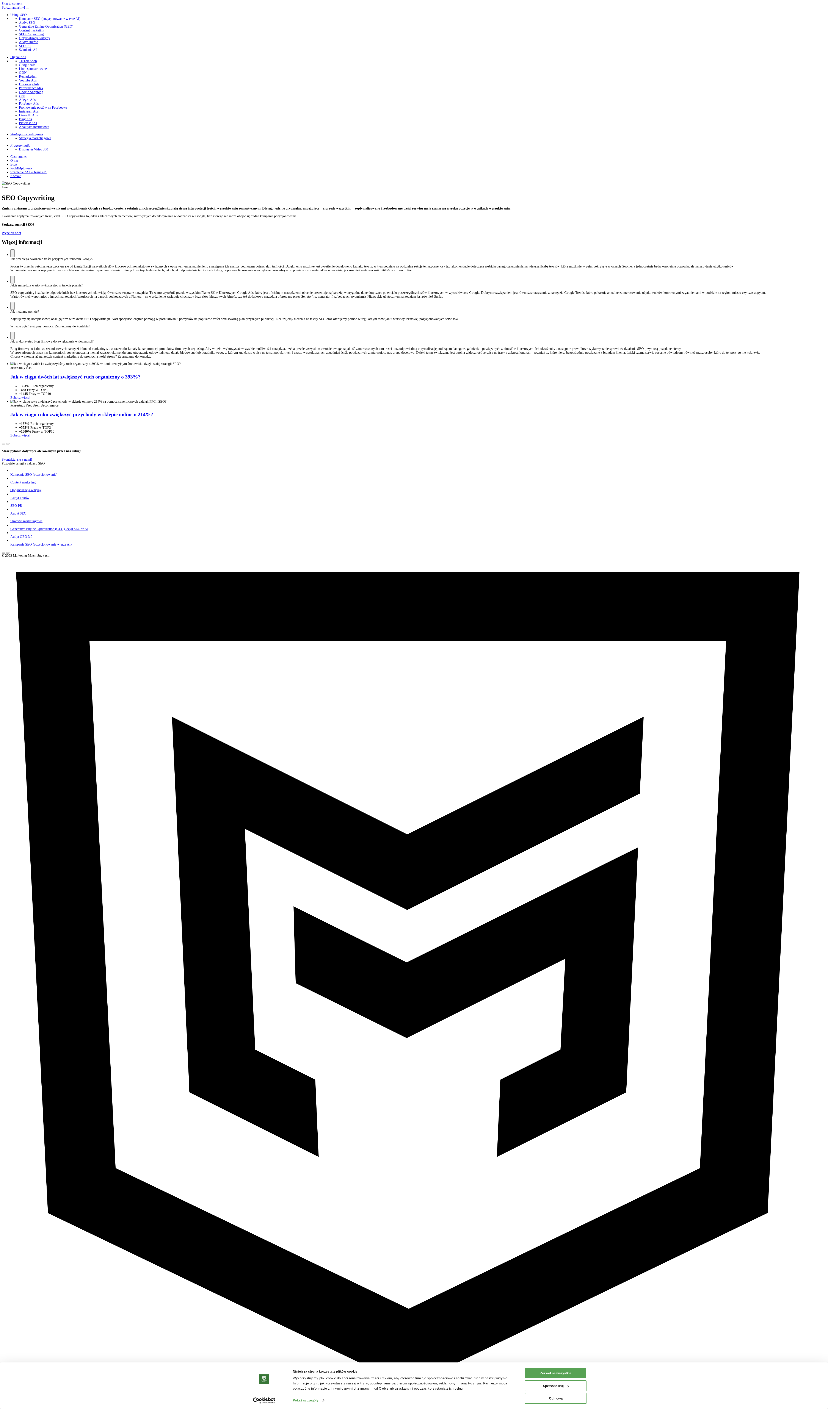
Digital (18, 57)
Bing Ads (25, 119)
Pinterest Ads (28, 123)
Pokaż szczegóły (305, 1400)
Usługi (18, 15)
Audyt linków (28, 42)
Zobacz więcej (20, 397)
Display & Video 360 (33, 149)
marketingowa (26, 134)
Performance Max (31, 88)
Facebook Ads (29, 103)
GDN (23, 72)
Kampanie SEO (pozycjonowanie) (33, 474)
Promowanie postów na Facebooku (43, 107)
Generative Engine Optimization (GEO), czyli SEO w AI (49, 529)
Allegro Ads (27, 100)
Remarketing (27, 76)
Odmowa (556, 1398)
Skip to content (12, 3)
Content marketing (31, 30)
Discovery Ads (29, 84)
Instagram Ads (29, 111)
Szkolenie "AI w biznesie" (28, 172)
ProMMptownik (21, 168)
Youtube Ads (28, 80)
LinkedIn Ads (28, 115)
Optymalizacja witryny (34, 38)
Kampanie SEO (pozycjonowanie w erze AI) (49, 18)
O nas (14, 160)
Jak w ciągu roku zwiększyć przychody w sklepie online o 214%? (81, 414)
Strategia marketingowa (35, 138)
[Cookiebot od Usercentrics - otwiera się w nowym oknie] (264, 1400)
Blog (13, 164)
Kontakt (15, 176)
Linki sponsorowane (33, 68)
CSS (22, 96)
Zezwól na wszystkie (555, 1373)
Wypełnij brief (11, 233)
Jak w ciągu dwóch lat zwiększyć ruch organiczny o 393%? (75, 377)
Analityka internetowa (34, 127)
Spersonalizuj (553, 1386)
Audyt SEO (27, 22)
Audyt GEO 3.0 (21, 536)
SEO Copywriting (31, 34)
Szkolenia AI (28, 50)
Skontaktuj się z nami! (17, 459)
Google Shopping (31, 92)
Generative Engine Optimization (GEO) (46, 26)
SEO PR (25, 46)
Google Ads (27, 65)
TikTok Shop (28, 61)
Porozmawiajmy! (13, 7)
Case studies (18, 156)
